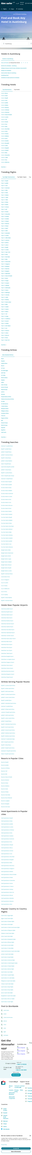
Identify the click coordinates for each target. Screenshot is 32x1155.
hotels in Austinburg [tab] (7, 58)
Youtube (29, 1098)
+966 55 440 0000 (21, 1070)
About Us (11, 1086)
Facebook (29, 1088)
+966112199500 (21, 1064)
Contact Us (22, 1086)
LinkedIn (29, 1090)
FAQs (21, 1090)
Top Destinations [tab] (6, 89)
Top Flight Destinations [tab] (8, 177)
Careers (11, 1090)
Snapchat (29, 1101)
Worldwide (5, 1129)
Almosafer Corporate (11, 1097)
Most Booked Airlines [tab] (7, 355)
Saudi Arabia (5, 1109)
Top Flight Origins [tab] (21, 177)
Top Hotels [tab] (17, 89)
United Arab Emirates (5, 1117)
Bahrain (5, 1121)
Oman (5, 1124)
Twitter (29, 1096)
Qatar (5, 1126)
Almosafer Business (11, 1093)
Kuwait (5, 1113)
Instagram (29, 1093)
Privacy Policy (16, 1090)
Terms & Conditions (17, 1086)
